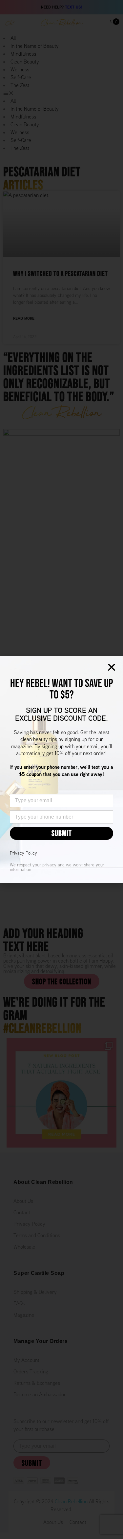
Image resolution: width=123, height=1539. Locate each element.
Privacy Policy (23, 853)
